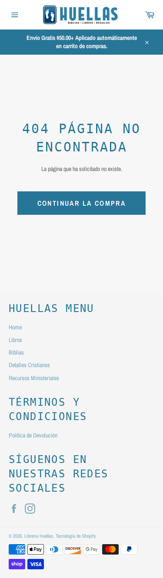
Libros (15, 340)
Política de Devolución (33, 435)
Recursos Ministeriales (34, 378)
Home (15, 327)
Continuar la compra (81, 203)
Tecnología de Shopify (76, 535)
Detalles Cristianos (29, 365)
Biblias (16, 352)
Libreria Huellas (38, 535)
